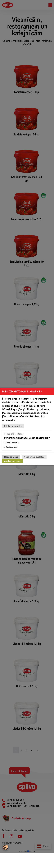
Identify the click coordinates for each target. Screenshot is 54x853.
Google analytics (12, 443)
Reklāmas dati (11, 447)
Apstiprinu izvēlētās (34, 456)
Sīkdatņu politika (13, 425)
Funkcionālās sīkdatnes (14, 434)
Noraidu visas (11, 456)
